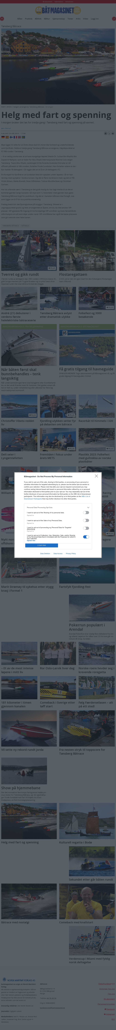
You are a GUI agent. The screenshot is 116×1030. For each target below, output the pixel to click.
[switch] (86, 512)
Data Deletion (45, 553)
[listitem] (58, 507)
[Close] (97, 477)
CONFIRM (41, 545)
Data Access (58, 553)
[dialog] (58, 515)
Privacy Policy (71, 553)
